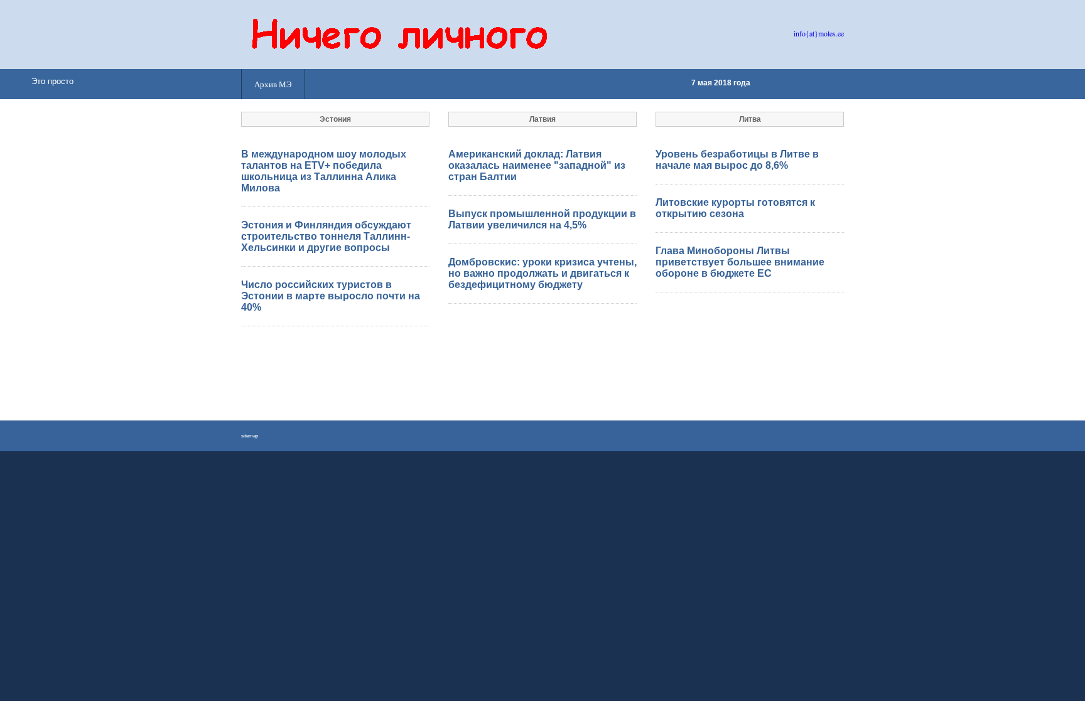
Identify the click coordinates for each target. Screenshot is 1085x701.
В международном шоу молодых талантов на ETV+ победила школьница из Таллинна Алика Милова (323, 171)
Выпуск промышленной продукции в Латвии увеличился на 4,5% (542, 219)
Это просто (52, 81)
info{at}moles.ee (819, 33)
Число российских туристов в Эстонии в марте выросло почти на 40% (330, 296)
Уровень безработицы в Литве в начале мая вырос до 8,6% (737, 160)
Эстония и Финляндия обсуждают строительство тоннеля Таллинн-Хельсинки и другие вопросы (326, 236)
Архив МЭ (273, 84)
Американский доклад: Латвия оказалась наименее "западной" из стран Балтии (536, 165)
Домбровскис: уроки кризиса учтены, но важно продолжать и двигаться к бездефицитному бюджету (542, 273)
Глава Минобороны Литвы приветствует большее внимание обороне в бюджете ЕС (740, 262)
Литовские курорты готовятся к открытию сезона (735, 208)
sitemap (249, 436)
